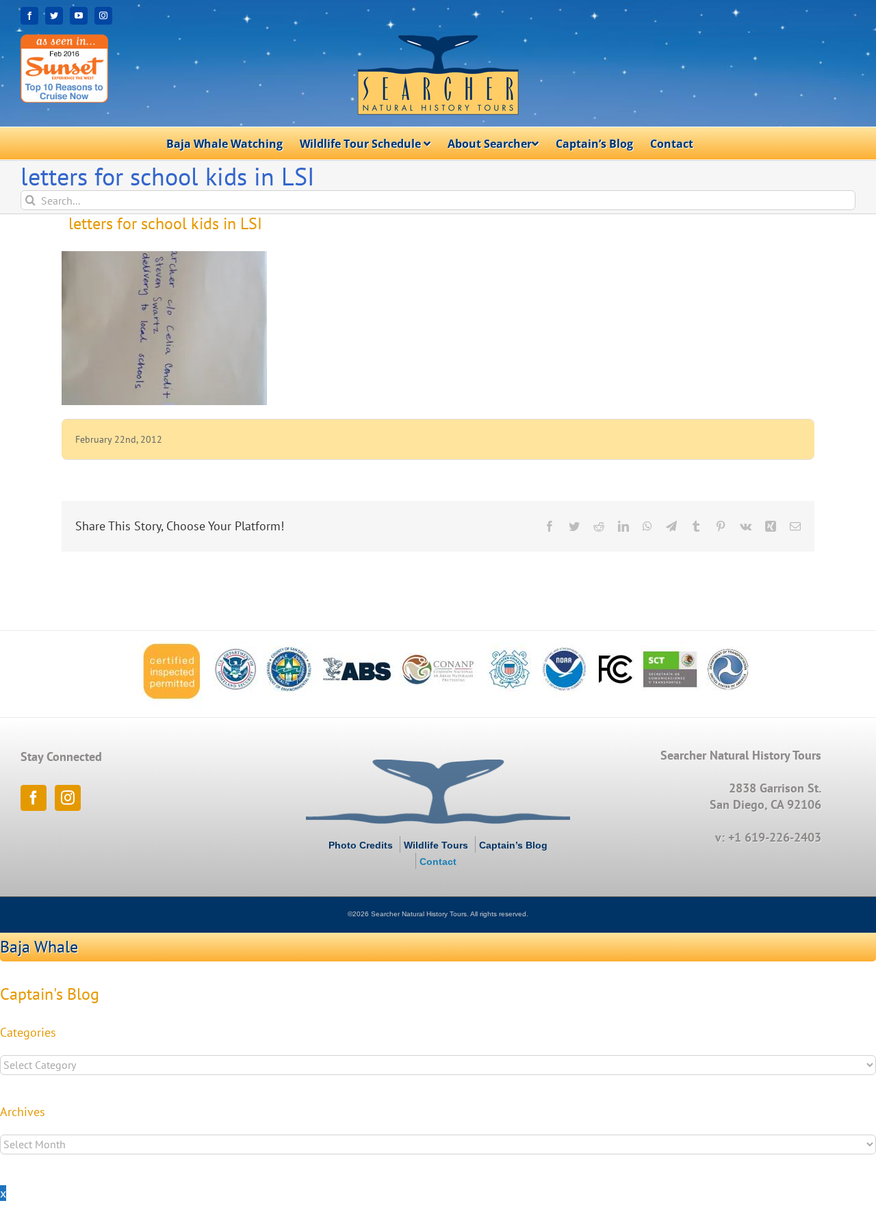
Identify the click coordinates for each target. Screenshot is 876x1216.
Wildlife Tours (436, 845)
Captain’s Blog (513, 845)
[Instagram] (68, 798)
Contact (438, 861)
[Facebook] (34, 798)
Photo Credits (360, 845)
